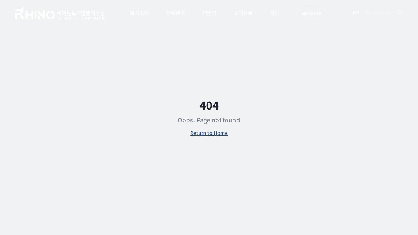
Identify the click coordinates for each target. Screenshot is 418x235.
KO (356, 13)
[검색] (400, 12)
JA (388, 13)
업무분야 (175, 13)
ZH (378, 13)
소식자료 (243, 13)
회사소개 (139, 13)
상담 (274, 13)
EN (367, 13)
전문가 (209, 13)
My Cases (311, 13)
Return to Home (209, 132)
